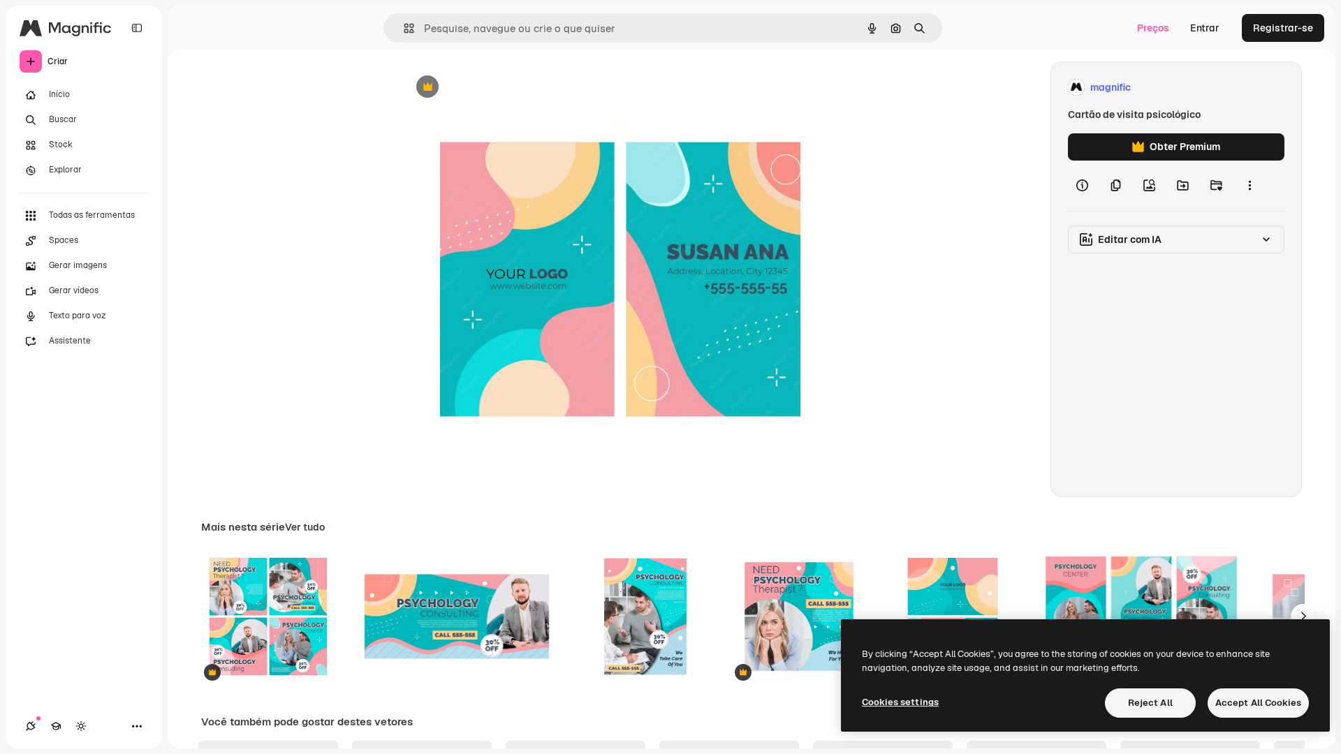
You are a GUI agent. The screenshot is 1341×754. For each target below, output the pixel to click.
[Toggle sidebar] (137, 28)
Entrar (1204, 28)
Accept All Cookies (1258, 703)
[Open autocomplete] (403, 28)
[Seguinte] (1303, 616)
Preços (1153, 28)
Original (491, 87)
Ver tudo (305, 527)
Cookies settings (900, 702)
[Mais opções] (1249, 186)
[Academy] (56, 726)
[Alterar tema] (81, 726)
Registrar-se (1283, 28)
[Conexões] (31, 726)
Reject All (1150, 703)
